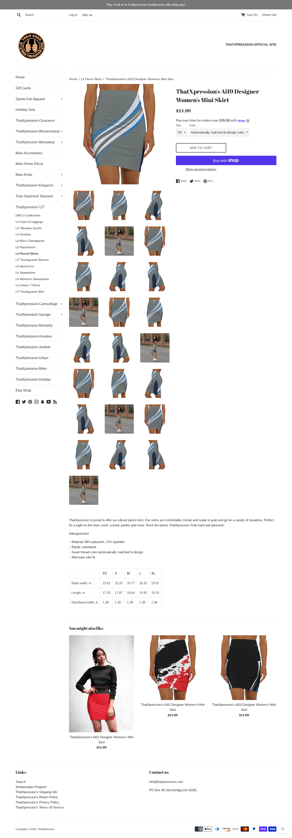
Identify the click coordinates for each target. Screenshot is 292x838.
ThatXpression (45, 829)
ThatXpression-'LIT (39, 207)
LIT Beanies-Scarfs (28, 228)
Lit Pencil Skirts (27, 253)
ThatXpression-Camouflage (39, 304)
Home (20, 77)
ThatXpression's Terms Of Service (40, 807)
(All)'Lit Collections (28, 215)
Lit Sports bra (25, 266)
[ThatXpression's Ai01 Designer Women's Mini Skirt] (101, 683)
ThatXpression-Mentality (34, 325)
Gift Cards (23, 88)
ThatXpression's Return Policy (37, 797)
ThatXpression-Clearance (35, 120)
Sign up (87, 14)
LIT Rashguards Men (30, 291)
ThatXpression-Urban (32, 358)
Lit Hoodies (23, 234)
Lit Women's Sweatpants (32, 279)
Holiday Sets (25, 110)
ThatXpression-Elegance (39, 185)
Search (21, 782)
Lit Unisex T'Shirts (28, 285)
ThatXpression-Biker (31, 368)
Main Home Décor (29, 164)
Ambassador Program (31, 787)
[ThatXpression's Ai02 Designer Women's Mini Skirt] (172, 667)
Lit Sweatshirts (25, 272)
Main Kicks (39, 174)
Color (192, 125)
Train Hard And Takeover (39, 196)
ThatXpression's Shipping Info (36, 792)
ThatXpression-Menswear (39, 142)
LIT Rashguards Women (32, 259)
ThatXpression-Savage (39, 314)
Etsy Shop (23, 390)
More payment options (201, 169)
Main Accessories (29, 153)
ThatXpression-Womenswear (39, 131)
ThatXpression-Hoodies (34, 336)
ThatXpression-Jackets (33, 347)
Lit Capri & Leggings (29, 221)
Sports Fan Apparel (39, 99)
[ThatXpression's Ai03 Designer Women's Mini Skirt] (244, 667)
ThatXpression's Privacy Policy (37, 802)
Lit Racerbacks (26, 247)
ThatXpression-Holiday (33, 379)
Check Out (269, 14)
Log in (73, 14)
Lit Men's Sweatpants (30, 240)
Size (178, 125)
